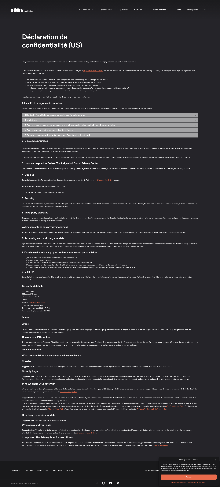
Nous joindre (192, 9)
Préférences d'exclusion (104, 180)
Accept (188, 477)
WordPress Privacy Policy (175, 406)
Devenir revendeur (152, 470)
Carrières (138, 9)
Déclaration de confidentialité (196, 482)
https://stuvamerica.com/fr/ (93, 71)
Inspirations (123, 9)
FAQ (179, 9)
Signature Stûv (105, 9)
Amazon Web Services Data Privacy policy (151, 409)
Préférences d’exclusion (178, 482)
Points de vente (159, 9)
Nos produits (84, 9)
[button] (215, 460)
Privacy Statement (160, 445)
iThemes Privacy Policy (68, 392)
